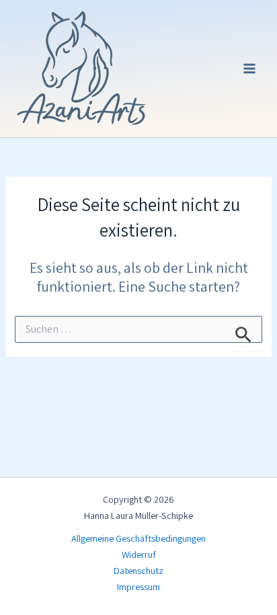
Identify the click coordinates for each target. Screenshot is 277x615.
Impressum (138, 586)
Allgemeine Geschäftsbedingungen (138, 538)
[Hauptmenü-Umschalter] (249, 68)
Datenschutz (138, 570)
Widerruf (139, 554)
